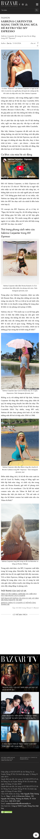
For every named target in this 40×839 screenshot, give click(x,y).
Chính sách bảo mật (6, 760)
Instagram (23, 4)
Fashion (5, 17)
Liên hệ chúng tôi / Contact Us (28, 757)
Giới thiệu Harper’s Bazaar (8, 757)
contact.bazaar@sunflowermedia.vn (18, 803)
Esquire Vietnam (24, 759)
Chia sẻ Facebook (38, 43)
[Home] (36, 835)
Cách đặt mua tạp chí (7, 759)
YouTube (26, 4)
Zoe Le (9, 43)
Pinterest (38, 46)
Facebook (20, 4)
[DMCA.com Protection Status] (6, 812)
